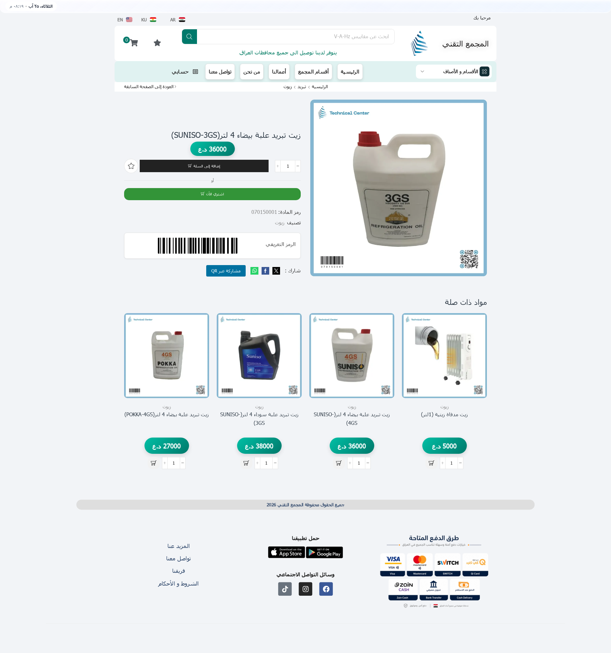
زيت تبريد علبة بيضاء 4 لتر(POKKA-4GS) (166, 414)
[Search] (189, 36)
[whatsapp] (255, 271)
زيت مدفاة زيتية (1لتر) (444, 414)
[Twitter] (275, 271)
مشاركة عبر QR (226, 271)
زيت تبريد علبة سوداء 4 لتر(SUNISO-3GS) (259, 418)
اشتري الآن (215, 193)
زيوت (288, 86)
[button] (482, 18)
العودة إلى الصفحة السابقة (148, 86)
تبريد (302, 86)
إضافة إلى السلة (206, 165)
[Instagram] (306, 589)
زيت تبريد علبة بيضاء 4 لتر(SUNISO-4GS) (352, 418)
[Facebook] (265, 271)
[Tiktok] (285, 589)
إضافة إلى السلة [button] (475, 369)
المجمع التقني (465, 43)
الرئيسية (320, 86)
